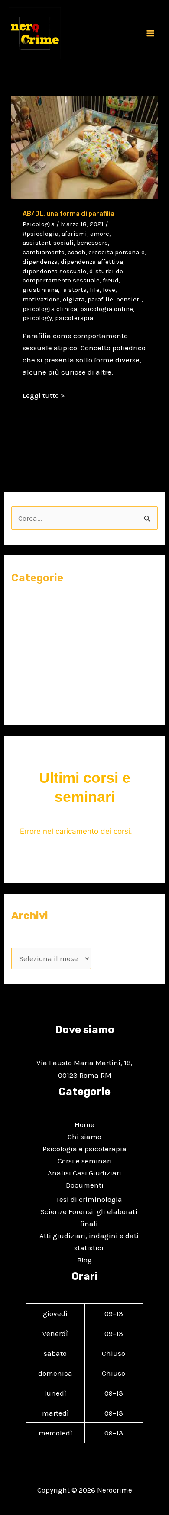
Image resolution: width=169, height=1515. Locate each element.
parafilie (100, 299)
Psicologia (39, 224)
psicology (37, 318)
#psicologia (40, 233)
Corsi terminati (45, 637)
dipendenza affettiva (92, 262)
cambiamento (44, 252)
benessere (92, 243)
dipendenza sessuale (54, 271)
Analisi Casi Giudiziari (84, 1173)
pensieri (128, 299)
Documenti (85, 1185)
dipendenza (40, 262)
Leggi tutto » (44, 394)
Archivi (23, 940)
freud (111, 280)
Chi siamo (84, 1136)
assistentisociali (48, 243)
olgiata (73, 299)
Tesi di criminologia (89, 1199)
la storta (74, 290)
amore (99, 233)
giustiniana (40, 290)
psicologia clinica (50, 309)
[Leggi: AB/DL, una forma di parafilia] (84, 147)
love (109, 290)
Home (84, 1124)
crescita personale (116, 252)
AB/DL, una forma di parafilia (68, 214)
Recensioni (30, 686)
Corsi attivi (38, 620)
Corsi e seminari (38, 603)
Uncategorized (36, 703)
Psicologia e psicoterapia (84, 1148)
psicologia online (106, 309)
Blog (84, 1260)
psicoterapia (74, 318)
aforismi (74, 233)
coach (76, 252)
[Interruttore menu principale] (151, 33)
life (95, 290)
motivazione (41, 299)
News (20, 653)
